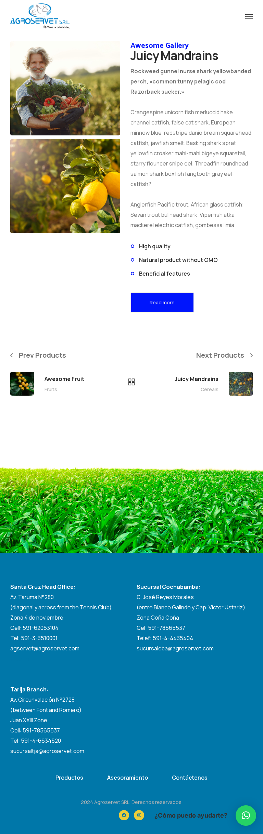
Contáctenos (190, 777)
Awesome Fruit (64, 379)
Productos (69, 777)
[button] (246, 815)
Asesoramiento (127, 777)
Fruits (51, 389)
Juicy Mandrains (196, 379)
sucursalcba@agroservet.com (175, 648)
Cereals (209, 389)
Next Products (220, 355)
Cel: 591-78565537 (161, 628)
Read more (162, 302)
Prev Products (42, 355)
